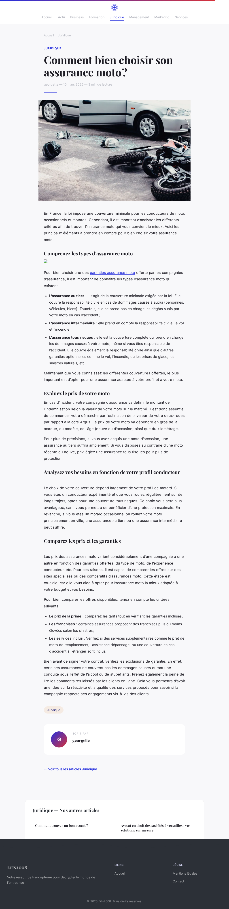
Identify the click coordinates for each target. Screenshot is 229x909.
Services (181, 17)
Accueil (47, 17)
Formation (96, 17)
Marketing (162, 17)
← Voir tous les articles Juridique (70, 769)
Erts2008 (17, 867)
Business (77, 17)
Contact (178, 881)
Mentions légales (185, 873)
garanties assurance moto (112, 272)
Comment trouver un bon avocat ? (61, 825)
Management (139, 17)
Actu (61, 17)
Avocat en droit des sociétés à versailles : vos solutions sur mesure (155, 827)
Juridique (117, 17)
